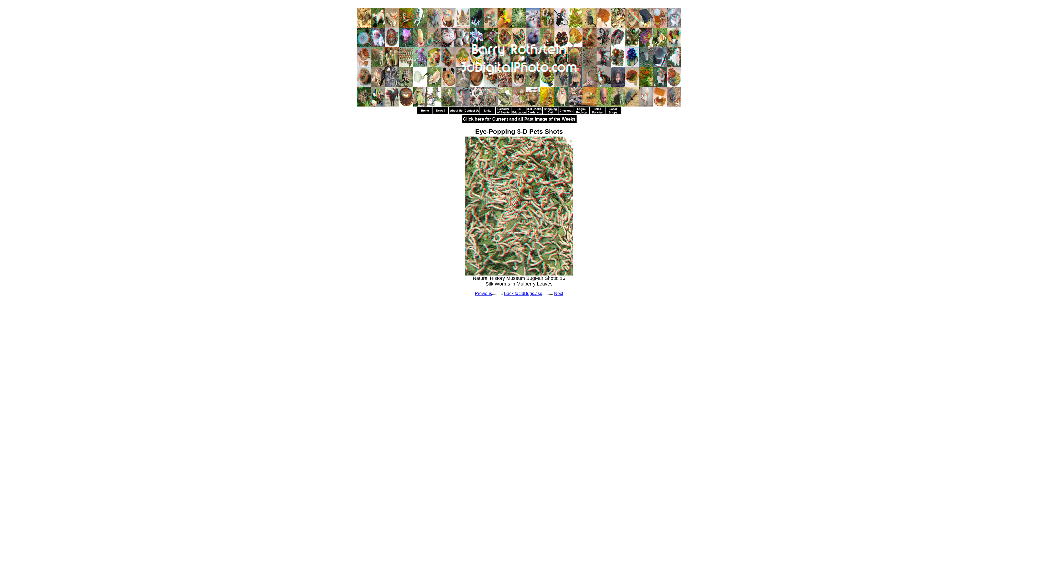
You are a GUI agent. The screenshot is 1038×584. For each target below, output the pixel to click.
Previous (483, 293)
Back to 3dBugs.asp (523, 293)
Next (558, 293)
